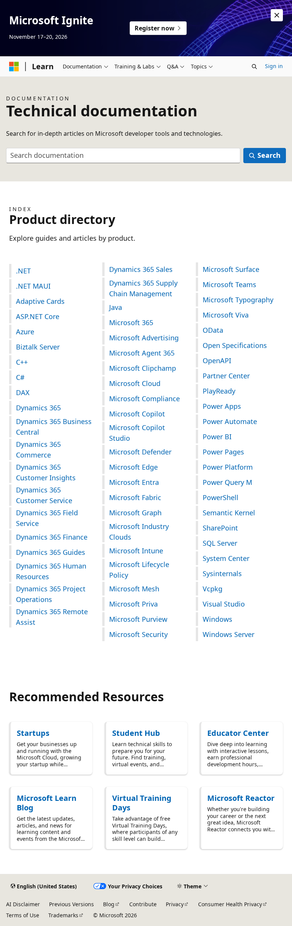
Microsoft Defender (140, 451)
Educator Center (238, 733)
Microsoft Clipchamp (142, 368)
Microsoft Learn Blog (46, 803)
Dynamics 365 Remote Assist (52, 617)
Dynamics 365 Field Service (47, 518)
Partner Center (226, 375)
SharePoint (220, 527)
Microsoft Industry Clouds (139, 532)
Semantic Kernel (229, 512)
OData (213, 330)
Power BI (217, 436)
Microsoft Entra (134, 482)
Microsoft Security (138, 634)
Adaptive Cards (40, 301)
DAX (23, 392)
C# (20, 377)
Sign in (274, 66)
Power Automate (230, 421)
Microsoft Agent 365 (142, 352)
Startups (33, 733)
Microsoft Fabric (135, 497)
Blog (108, 904)
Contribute (143, 904)
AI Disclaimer (23, 904)
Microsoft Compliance (144, 398)
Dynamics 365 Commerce (38, 449)
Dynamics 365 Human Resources (51, 571)
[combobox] (123, 156)
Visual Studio (224, 603)
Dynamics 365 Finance (51, 537)
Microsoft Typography (238, 299)
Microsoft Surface (231, 269)
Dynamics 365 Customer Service (44, 495)
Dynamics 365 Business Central (54, 427)
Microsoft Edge (133, 467)
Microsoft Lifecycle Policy (139, 570)
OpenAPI (217, 360)
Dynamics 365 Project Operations (51, 594)
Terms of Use (22, 915)
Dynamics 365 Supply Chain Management (143, 288)
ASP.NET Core (37, 316)
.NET (23, 270)
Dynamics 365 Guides (50, 552)
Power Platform (228, 467)
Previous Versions (71, 904)
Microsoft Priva (133, 603)
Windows (217, 619)
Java (115, 307)
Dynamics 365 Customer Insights (46, 472)
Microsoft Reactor (241, 798)
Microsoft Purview (138, 619)
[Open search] (254, 66)
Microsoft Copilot (137, 413)
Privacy (175, 904)
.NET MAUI (33, 286)
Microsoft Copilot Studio (137, 433)
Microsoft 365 (131, 322)
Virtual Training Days (141, 803)
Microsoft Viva (226, 314)
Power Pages (223, 451)
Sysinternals (222, 573)
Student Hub (136, 733)
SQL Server (220, 543)
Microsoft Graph (135, 512)
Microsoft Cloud (134, 383)
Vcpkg (212, 588)
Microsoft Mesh (134, 588)
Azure (25, 331)
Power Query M (227, 482)
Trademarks (63, 915)
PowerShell (220, 497)
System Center (226, 558)
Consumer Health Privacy (230, 904)
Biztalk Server (38, 346)
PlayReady (219, 390)
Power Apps (222, 406)
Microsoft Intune (136, 550)
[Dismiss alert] (277, 15)
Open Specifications (235, 345)
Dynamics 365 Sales (141, 269)
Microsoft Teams (229, 284)
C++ (22, 362)
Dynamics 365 (38, 407)
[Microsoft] (14, 66)
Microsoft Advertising (144, 337)
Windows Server (228, 634)
